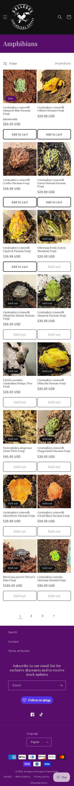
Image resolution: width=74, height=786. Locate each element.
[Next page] (53, 615)
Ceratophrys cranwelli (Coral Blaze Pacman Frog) (53, 514)
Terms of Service (19, 651)
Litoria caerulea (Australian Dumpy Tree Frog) (17, 383)
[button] (5, 17)
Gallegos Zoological (35, 771)
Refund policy (23, 776)
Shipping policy (38, 782)
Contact (13, 641)
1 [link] (20, 616)
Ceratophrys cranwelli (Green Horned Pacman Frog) (51, 183)
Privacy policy (41, 776)
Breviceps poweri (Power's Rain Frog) (19, 578)
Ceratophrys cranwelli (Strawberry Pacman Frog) (19, 514)
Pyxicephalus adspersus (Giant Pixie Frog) (17, 449)
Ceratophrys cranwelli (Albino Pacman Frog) (50, 109)
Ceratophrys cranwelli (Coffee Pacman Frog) (16, 181)
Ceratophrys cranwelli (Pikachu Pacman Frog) (51, 382)
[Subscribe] (61, 685)
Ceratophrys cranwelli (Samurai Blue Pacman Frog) (16, 110)
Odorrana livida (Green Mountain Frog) (51, 249)
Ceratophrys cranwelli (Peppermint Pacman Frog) (53, 449)
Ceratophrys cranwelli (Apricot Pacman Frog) (17, 249)
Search (12, 632)
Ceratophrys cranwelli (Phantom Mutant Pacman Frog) (19, 315)
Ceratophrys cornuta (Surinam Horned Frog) (51, 578)
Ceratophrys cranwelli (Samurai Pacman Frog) (51, 314)
